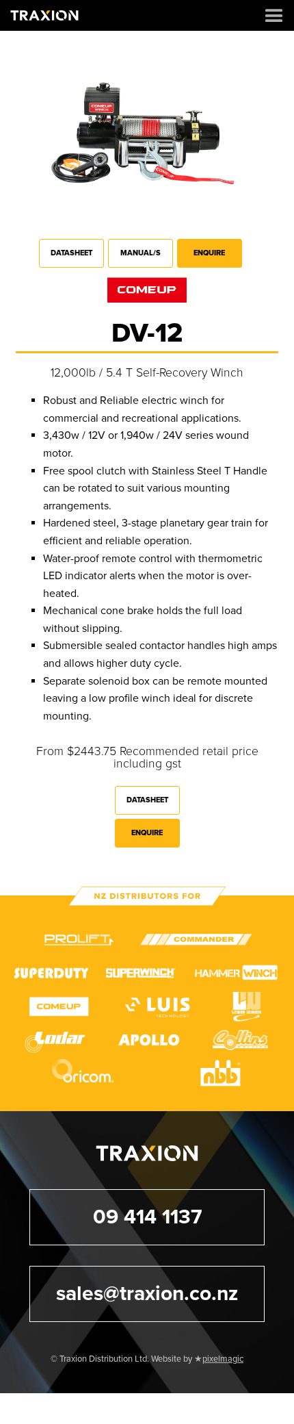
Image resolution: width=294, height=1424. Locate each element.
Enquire (209, 253)
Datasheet (71, 253)
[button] (274, 15)
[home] (44, 15)
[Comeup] (147, 290)
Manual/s (140, 253)
